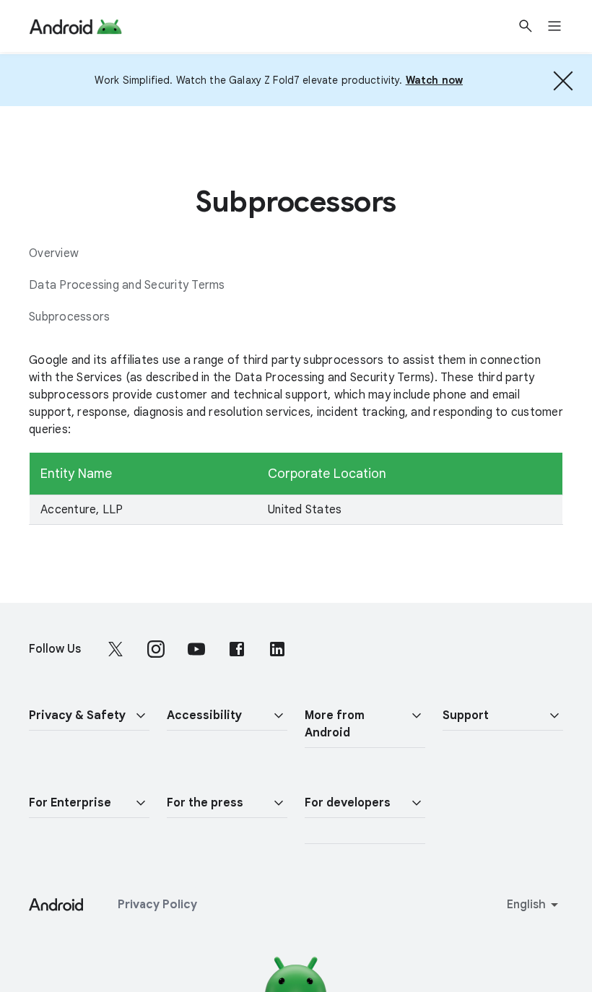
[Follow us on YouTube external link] (196, 649)
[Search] (525, 26)
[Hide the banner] (563, 80)
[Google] (75, 26)
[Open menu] (563, 26)
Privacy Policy (157, 904)
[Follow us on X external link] (115, 649)
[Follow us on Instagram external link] (156, 649)
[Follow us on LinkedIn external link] (277, 649)
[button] (89, 716)
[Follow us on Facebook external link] (236, 649)
